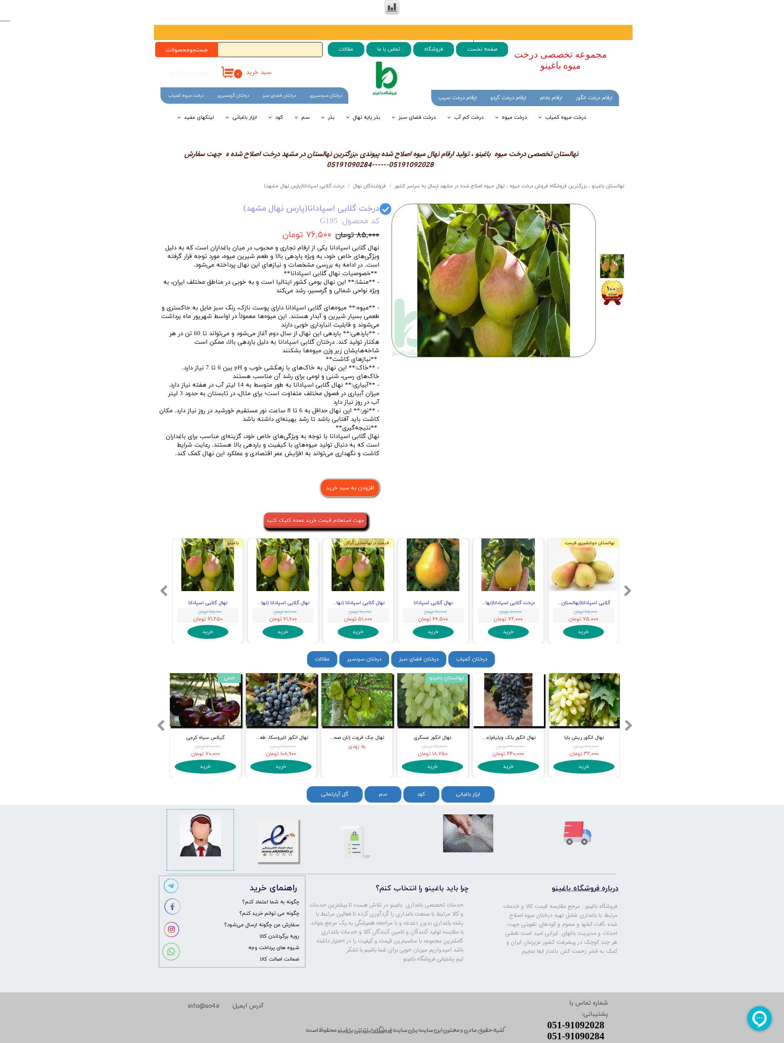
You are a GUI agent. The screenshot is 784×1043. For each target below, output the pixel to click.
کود (279, 117)
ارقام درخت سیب (457, 98)
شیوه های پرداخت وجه (273, 948)
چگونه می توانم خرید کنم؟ (269, 913)
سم (305, 117)
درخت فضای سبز (417, 117)
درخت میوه (514, 117)
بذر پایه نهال (366, 117)
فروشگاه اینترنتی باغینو (365, 1029)
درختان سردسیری (326, 95)
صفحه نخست (482, 49)
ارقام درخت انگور (594, 98)
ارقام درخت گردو (508, 98)
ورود (202, 73)
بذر (331, 117)
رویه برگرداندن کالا (279, 936)
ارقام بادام (551, 98)
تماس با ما (388, 49)
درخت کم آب (468, 117)
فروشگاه (433, 49)
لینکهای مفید (199, 117)
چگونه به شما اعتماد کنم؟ (270, 902)
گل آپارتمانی (334, 794)
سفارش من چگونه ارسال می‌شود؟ (261, 925)
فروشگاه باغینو (602, 906)
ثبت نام (180, 73)
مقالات (346, 49)
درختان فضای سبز (279, 95)
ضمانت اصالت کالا (279, 959)
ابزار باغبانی (244, 117)
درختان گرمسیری (233, 95)
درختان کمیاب (471, 659)
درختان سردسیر (364, 659)
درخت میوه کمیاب (565, 117)
